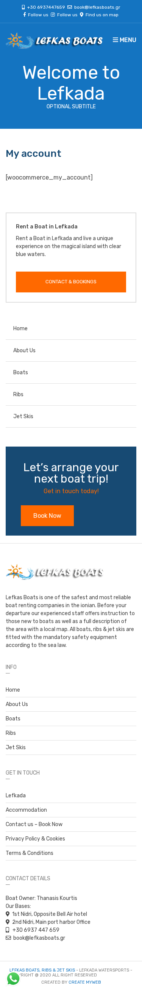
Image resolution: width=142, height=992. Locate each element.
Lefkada (16, 795)
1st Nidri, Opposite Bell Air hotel (49, 914)
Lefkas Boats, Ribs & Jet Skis (42, 970)
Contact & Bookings (71, 281)
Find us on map (101, 14)
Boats (20, 372)
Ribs (18, 394)
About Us (24, 350)
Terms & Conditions (29, 853)
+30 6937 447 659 (35, 930)
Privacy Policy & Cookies (35, 839)
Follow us (39, 14)
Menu (127, 40)
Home (20, 328)
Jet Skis (23, 416)
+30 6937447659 (47, 7)
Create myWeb (85, 982)
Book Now (47, 515)
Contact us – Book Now (34, 824)
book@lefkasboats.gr (97, 7)
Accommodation (26, 810)
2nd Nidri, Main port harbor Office (51, 922)
